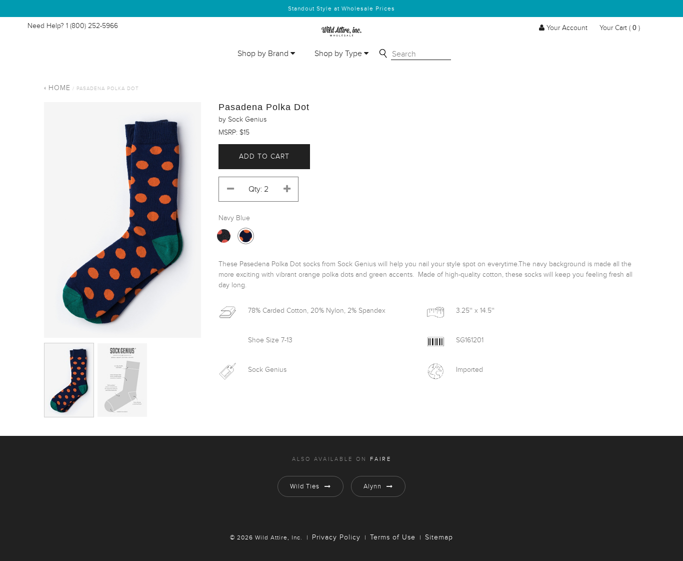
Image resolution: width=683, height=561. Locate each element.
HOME (59, 88)
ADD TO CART (264, 157)
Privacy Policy (336, 537)
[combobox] (421, 54)
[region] (122, 222)
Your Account (567, 28)
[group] (122, 220)
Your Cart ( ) (619, 28)
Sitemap (439, 537)
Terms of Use (393, 537)
